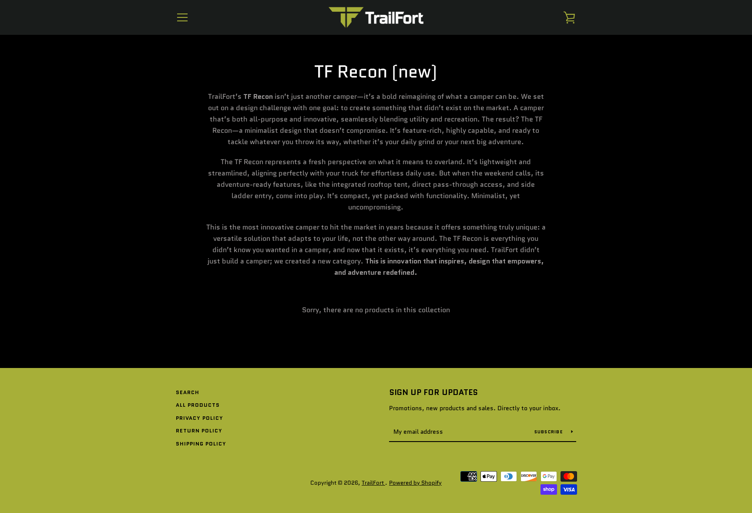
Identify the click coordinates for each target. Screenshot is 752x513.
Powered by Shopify (415, 483)
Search (187, 392)
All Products (198, 404)
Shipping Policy (201, 443)
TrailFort (373, 483)
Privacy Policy (199, 418)
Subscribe (549, 432)
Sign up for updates (433, 392)
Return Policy (199, 430)
